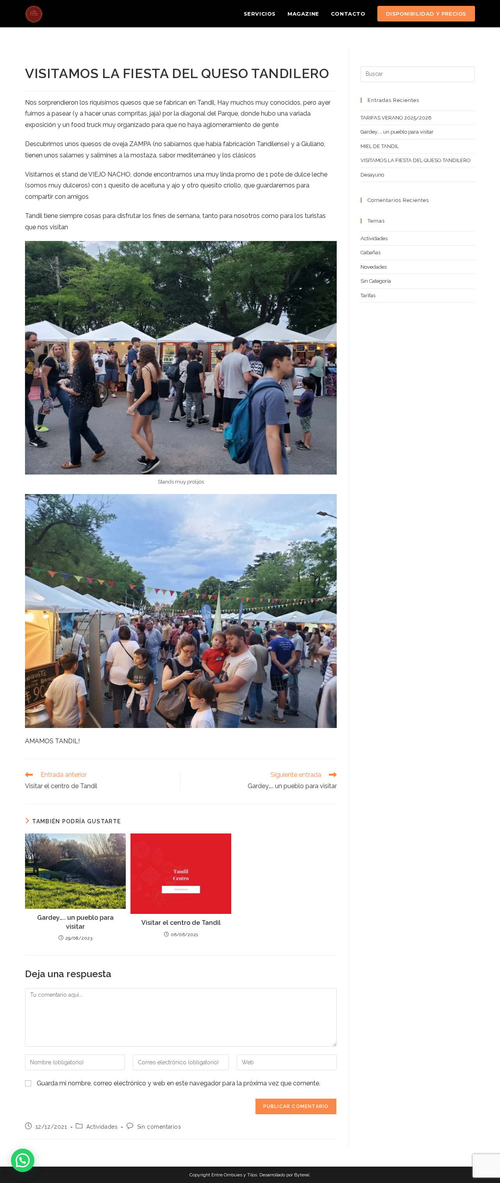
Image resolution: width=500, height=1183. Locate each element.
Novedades (374, 267)
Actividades (102, 1127)
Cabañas (370, 252)
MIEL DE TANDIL (380, 146)
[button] (22, 1160)
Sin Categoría (376, 281)
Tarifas (368, 295)
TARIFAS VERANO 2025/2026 (396, 118)
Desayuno (372, 175)
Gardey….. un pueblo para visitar (75, 922)
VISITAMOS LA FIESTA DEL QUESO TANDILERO (416, 160)
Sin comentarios (159, 1127)
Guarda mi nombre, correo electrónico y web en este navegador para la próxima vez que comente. (178, 1083)
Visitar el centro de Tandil (181, 922)
